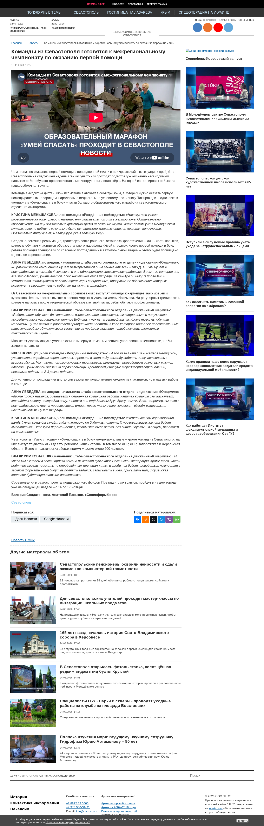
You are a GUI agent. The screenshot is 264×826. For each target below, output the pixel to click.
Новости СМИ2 (23, 540)
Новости (118, 4)
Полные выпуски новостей (119, 811)
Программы (135, 4)
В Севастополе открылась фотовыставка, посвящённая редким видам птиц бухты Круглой (115, 669)
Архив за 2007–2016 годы (118, 807)
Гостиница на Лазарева (129, 12)
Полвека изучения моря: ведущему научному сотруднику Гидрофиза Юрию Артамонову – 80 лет (116, 739)
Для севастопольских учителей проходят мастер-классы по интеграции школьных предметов (119, 600)
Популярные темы (44, 12)
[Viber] (169, 519)
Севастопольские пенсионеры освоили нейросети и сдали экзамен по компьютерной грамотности (118, 566)
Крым (165, 12)
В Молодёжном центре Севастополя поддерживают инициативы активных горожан (217, 118)
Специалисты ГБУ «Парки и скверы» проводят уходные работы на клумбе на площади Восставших (115, 703)
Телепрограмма (157, 4)
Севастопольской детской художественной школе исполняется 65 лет (218, 182)
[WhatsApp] (176, 519)
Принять (242, 820)
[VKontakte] (137, 519)
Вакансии (19, 809)
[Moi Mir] (161, 519)
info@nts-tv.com (86, 811)
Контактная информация (34, 803)
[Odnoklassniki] (145, 519)
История (18, 797)
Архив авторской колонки (118, 803)
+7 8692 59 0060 (77, 803)
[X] (153, 519)
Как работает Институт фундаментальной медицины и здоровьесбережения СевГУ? (212, 429)
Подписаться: (22, 512)
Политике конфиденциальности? (68, 822)
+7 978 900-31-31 (78, 807)
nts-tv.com (216, 808)
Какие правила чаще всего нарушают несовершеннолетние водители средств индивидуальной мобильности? (219, 365)
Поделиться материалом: (155, 512)
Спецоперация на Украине (204, 12)
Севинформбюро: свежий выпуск (214, 58)
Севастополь (86, 12)
